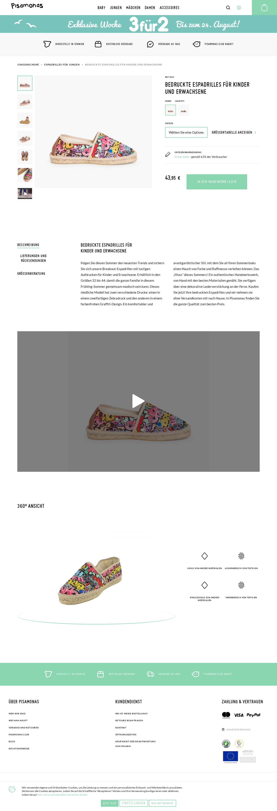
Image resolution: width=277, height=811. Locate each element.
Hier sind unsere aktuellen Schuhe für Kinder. (62, 794)
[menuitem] (102, 7)
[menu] (138, 7)
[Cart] (264, 7)
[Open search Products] (228, 7)
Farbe (174, 101)
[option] (183, 110)
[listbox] (212, 111)
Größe (169, 123)
